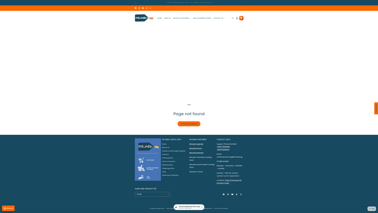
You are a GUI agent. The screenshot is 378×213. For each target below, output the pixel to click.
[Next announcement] (242, 3)
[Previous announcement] (135, 3)
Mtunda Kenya (195, 148)
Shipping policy (168, 168)
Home (164, 144)
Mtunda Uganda (196, 144)
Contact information (221, 208)
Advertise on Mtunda (170, 175)
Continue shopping (189, 124)
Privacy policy (167, 158)
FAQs (164, 172)
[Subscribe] (168, 194)
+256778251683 (223, 147)
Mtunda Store (159, 208)
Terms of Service (168, 161)
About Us (165, 148)
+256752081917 (223, 150)
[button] (182, 18)
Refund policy (167, 165)
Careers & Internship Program (173, 151)
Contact (165, 154)
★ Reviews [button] (376, 108)
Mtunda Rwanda (196, 153)
